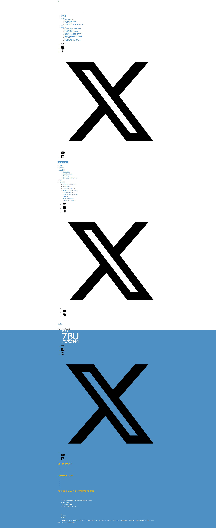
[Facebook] (63, 48)
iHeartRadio (64, 527)
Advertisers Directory (73, 29)
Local (63, 27)
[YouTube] (63, 154)
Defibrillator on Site (73, 40)
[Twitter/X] (109, 150)
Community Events (72, 32)
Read (63, 18)
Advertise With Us (71, 39)
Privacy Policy (65, 479)
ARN (62, 525)
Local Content (65, 487)
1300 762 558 (70, 517)
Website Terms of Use (68, 485)
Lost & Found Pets (71, 35)
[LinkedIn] (62, 158)
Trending (68, 23)
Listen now (62, 162)
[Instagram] (62, 52)
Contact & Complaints (68, 467)
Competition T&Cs (67, 481)
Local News (69, 20)
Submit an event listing (73, 33)
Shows (63, 17)
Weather (68, 38)
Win (62, 26)
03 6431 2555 (70, 515)
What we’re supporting (73, 36)
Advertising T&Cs (66, 483)
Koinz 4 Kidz (69, 30)
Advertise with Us (66, 470)
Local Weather (70, 21)
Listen (63, 15)
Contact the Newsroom (74, 24)
